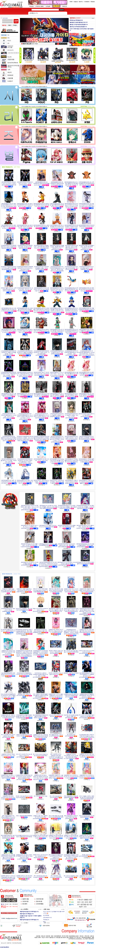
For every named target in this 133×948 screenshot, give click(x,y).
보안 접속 (5, 18)
